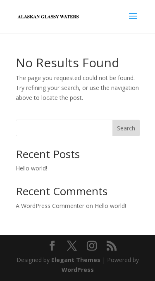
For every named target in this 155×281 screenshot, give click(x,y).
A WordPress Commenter (50, 206)
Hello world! (31, 168)
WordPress (78, 270)
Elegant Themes (75, 260)
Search (126, 128)
